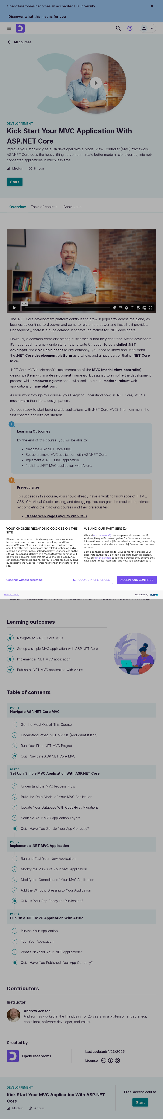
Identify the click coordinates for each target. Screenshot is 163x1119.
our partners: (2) (102, 535)
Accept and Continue (137, 579)
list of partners (103, 557)
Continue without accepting (24, 579)
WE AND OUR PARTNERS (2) (105, 528)
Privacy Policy (11, 594)
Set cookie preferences (91, 579)
